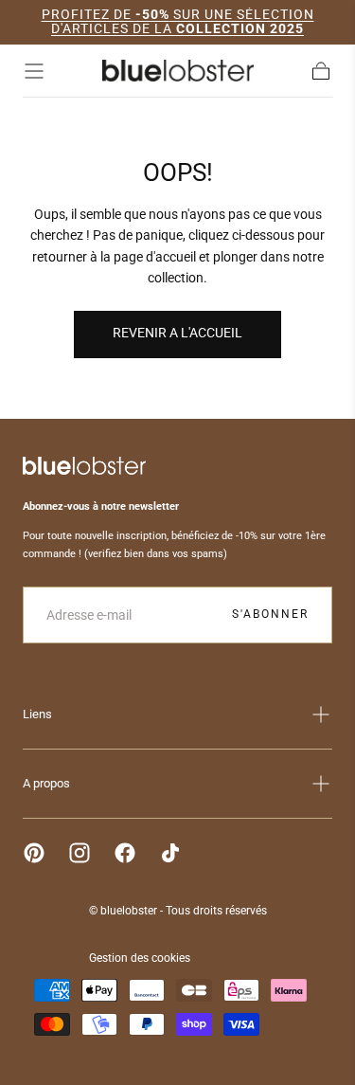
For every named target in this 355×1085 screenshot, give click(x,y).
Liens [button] (37, 714)
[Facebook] (125, 853)
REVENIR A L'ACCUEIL (177, 332)
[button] (34, 71)
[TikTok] (170, 853)
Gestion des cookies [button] (139, 958)
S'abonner (270, 614)
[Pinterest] (34, 853)
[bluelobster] (84, 466)
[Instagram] (79, 853)
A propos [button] (46, 783)
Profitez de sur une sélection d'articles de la (178, 21)
